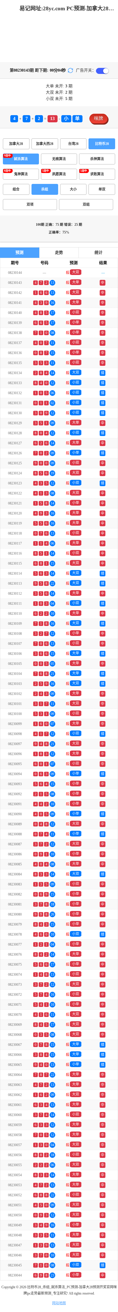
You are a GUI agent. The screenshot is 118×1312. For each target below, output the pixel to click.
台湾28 (73, 144)
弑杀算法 (21, 159)
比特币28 (102, 144)
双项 (30, 205)
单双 (102, 189)
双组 (86, 205)
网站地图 (59, 1303)
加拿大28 (16, 144)
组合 (16, 189)
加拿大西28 (44, 144)
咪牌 (98, 118)
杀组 (44, 189)
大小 (73, 189)
